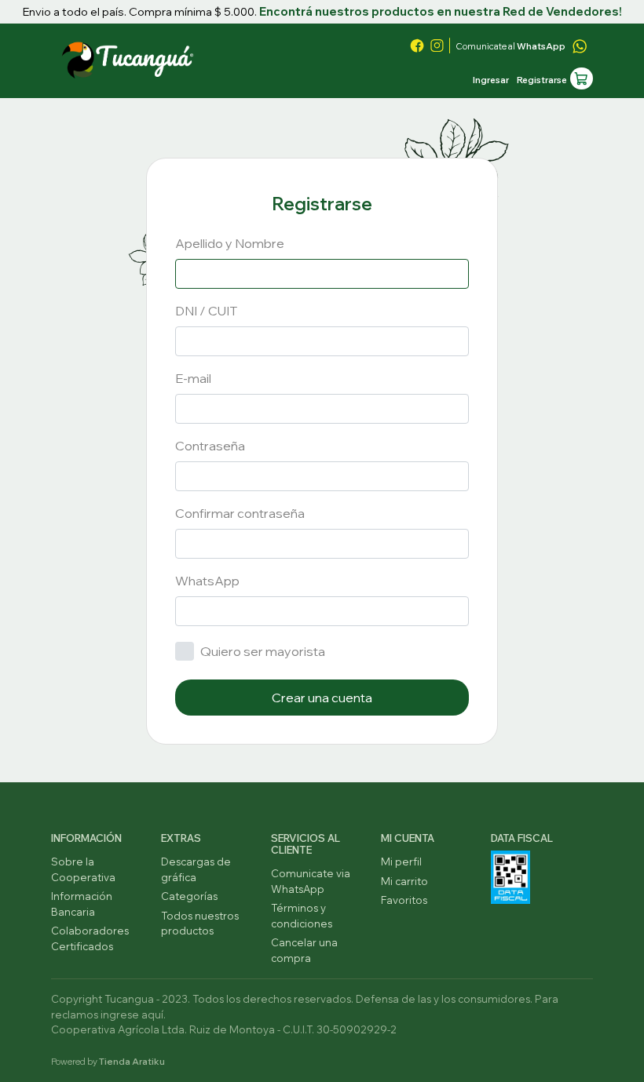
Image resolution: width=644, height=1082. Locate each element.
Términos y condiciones (301, 916)
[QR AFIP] (510, 875)
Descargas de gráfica (196, 869)
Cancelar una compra (304, 950)
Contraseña (210, 446)
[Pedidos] (581, 78)
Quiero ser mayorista (262, 651)
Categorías (189, 896)
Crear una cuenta (322, 697)
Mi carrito (404, 881)
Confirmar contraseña (240, 513)
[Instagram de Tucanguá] (437, 45)
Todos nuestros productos (200, 923)
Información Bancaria (81, 904)
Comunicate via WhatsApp (310, 881)
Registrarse (542, 80)
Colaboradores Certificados (90, 938)
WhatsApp (207, 580)
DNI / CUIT (206, 311)
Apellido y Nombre (229, 243)
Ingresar (491, 80)
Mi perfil (401, 861)
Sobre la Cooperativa (83, 869)
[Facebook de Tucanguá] (417, 45)
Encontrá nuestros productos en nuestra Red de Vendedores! (440, 11)
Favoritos (404, 900)
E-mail (193, 378)
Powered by (108, 1061)
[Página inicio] (129, 57)
